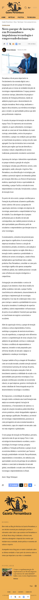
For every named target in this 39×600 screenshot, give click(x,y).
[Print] (16, 44)
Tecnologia (6, 25)
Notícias (16, 578)
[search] (25, 7)
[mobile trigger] (3, 8)
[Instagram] (35, 586)
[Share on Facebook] (7, 44)
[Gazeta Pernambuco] (14, 8)
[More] (19, 44)
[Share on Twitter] (10, 44)
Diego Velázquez (11, 50)
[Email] (13, 44)
